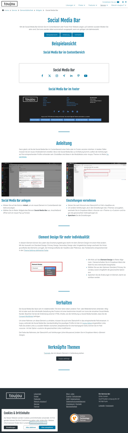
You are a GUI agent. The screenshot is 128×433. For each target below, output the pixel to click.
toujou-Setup (87, 323)
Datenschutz (75, 399)
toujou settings (64, 359)
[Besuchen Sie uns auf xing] (64, 76)
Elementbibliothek (26, 10)
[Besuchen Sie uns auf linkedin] (71, 76)
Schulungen (76, 396)
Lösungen (37, 394)
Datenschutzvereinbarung (75, 401)
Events (68, 396)
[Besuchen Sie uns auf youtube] (86, 76)
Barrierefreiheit (71, 406)
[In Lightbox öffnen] (64, 109)
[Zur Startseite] (9, 4)
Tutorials (47, 353)
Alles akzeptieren (47, 427)
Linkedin (102, 406)
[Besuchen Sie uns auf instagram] (57, 76)
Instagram (110, 406)
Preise (36, 396)
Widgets (39, 10)
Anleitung (66, 35)
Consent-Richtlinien (26, 316)
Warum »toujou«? (40, 401)
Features (37, 399)
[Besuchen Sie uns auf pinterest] (78, 76)
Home (6, 10)
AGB (67, 399)
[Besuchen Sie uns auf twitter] (50, 76)
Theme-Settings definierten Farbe (36, 250)
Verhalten (78, 35)
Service (14, 10)
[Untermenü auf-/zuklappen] (74, 5)
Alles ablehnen (31, 427)
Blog (68, 394)
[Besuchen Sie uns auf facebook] (42, 76)
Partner (36, 406)
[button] (111, 2)
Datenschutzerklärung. (38, 423)
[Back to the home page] (15, 398)
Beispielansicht (52, 35)
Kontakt (79, 404)
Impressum (70, 404)
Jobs (72, 394)
